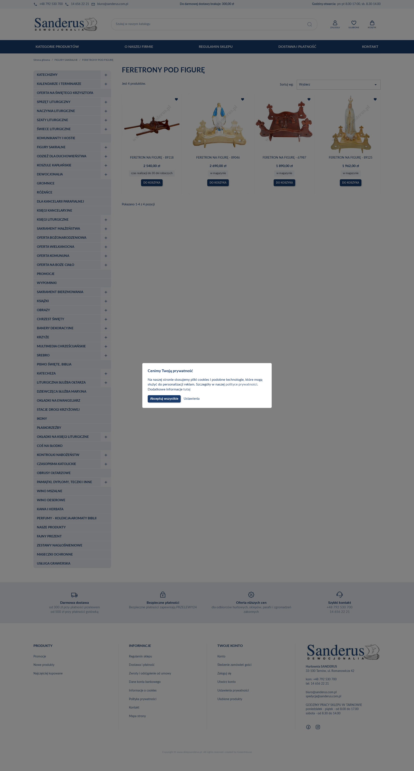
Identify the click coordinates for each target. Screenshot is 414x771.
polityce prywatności (241, 384)
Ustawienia (191, 398)
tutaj (186, 389)
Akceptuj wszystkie (164, 398)
